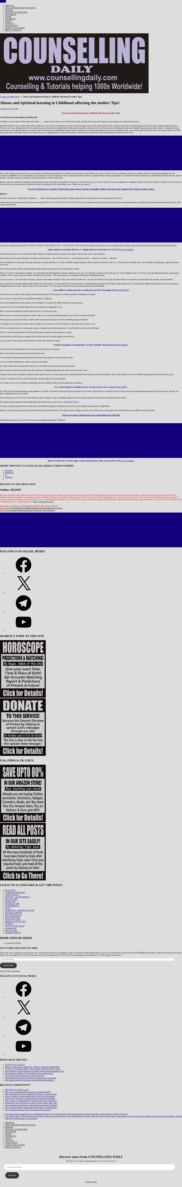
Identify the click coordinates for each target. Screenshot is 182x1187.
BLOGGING (10, 890)
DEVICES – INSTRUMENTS (17, 897)
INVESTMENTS (12, 906)
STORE (8, 17)
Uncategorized (10, 928)
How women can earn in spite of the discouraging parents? (28, 1110)
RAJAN (3, 506)
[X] (23, 593)
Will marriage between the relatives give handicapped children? (29, 1080)
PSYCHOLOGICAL (49, 506)
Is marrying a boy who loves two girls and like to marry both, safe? (31, 1103)
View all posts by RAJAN (43, 502)
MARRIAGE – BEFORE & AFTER (19, 910)
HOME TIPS (10, 901)
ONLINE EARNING (13, 913)
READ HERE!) (120, 387)
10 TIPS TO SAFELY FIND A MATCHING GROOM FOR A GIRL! (33, 1069)
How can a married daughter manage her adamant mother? (28, 1092)
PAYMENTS (10, 19)
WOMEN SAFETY (13, 933)
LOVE (7, 908)
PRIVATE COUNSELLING (16, 12)
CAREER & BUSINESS (15, 892)
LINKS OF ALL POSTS (15, 28)
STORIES (9, 924)
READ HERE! (127, 250)
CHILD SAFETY (33, 506)
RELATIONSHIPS (12, 917)
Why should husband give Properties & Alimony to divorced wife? (31, 1094)
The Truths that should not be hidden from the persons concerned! (30, 1078)
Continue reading (91, 1182)
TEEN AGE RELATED (14, 926)
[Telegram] (23, 612)
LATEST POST (11, 26)
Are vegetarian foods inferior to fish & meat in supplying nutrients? (31, 1105)
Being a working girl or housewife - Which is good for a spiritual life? (32, 1067)
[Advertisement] (91, 153)
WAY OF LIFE (11, 930)
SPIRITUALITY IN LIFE (15, 921)
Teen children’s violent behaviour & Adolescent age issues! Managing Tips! (34, 1071)
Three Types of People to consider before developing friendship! (30, 1099)
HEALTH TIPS (11, 899)
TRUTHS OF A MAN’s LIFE (17, 1090)
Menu (3, 1)
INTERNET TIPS (12, 904)
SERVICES (9, 6)
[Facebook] (23, 573)
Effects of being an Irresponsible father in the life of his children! (30, 1096)
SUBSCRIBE (8, 965)
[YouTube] (23, 631)
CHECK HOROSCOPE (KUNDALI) (20, 8)
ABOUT (8, 21)
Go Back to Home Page (9, 97)
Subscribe (12, 1175)
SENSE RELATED (13, 919)
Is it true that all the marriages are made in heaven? (24, 1076)
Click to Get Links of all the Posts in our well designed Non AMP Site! (91, 415)
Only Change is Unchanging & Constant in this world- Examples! (30, 1101)
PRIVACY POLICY (13, 30)
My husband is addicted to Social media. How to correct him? (29, 1073)
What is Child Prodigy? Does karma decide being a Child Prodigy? (31, 1108)
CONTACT (9, 23)
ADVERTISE (10, 15)
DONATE (9, 10)
